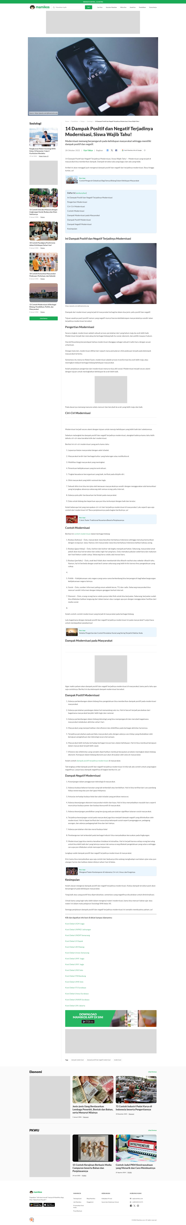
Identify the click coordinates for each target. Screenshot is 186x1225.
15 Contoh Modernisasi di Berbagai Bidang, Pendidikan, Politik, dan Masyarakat (42, 306)
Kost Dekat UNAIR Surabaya (77, 1046)
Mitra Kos (123, 4)
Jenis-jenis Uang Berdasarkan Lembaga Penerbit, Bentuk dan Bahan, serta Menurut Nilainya (93, 1155)
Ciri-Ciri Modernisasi (76, 245)
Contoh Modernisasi (75, 249)
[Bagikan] (108, 150)
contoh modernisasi (82, 572)
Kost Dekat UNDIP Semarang (77, 982)
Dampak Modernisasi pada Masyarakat (83, 254)
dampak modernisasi (77, 1106)
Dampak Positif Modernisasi (79, 258)
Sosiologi (90, 121)
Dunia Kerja (153, 4)
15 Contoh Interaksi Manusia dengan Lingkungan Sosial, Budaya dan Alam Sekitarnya (43, 212)
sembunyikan (81, 232)
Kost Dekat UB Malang (74, 993)
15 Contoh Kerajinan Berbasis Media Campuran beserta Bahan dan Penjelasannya (92, 1214)
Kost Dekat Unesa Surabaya (77, 1040)
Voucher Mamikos (111, 4)
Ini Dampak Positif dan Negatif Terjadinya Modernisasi (89, 236)
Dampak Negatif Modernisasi (79, 263)
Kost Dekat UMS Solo (74, 1028)
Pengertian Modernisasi (77, 240)
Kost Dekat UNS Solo (74, 1016)
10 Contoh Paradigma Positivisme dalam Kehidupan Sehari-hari (42, 244)
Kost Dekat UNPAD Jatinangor (78, 976)
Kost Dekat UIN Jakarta (75, 1052)
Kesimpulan (72, 267)
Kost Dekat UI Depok (74, 987)
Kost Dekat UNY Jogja (74, 1011)
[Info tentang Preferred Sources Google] (145, 150)
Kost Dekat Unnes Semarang (77, 999)
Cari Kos (99, 4)
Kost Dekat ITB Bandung (75, 1022)
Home (67, 121)
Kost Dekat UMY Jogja (74, 1005)
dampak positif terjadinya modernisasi (92, 807)
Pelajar (42, 217)
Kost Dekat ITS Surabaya (75, 1034)
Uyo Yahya (88, 150)
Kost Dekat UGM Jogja (74, 970)
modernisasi (117, 1106)
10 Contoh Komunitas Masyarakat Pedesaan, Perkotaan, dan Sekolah (42, 275)
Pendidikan (142, 4)
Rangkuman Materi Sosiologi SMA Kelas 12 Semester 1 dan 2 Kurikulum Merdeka (42, 151)
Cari (88, 3)
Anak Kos (133, 4)
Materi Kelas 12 (43, 156)
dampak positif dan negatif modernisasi (99, 1106)
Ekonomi (86, 1163)
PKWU (84, 1222)
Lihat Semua (43, 318)
